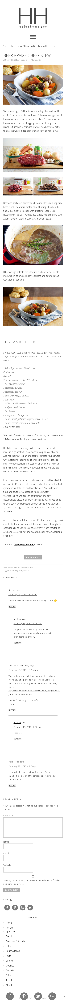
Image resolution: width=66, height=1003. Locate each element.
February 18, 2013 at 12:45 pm (23, 670)
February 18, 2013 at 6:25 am (22, 594)
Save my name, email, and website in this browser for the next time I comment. (31, 882)
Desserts (10, 970)
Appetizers (11, 931)
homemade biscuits (23, 544)
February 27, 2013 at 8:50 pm (22, 766)
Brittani (12, 590)
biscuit (26, 571)
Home (19, 46)
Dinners (28, 46)
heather (17, 619)
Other (8, 975)
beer (20, 571)
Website (7, 865)
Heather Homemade (33, 16)
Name (7, 841)
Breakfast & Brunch (15, 941)
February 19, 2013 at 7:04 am (28, 623)
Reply (12, 607)
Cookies (10, 965)
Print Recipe (33, 557)
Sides (8, 946)
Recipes (9, 927)
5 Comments (36, 60)
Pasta (8, 955)
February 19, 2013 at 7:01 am (28, 727)
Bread (9, 936)
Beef (16, 571)
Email (6, 853)
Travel (9, 980)
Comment (8, 815)
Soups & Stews (27, 568)
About (9, 985)
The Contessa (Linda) (18, 665)
